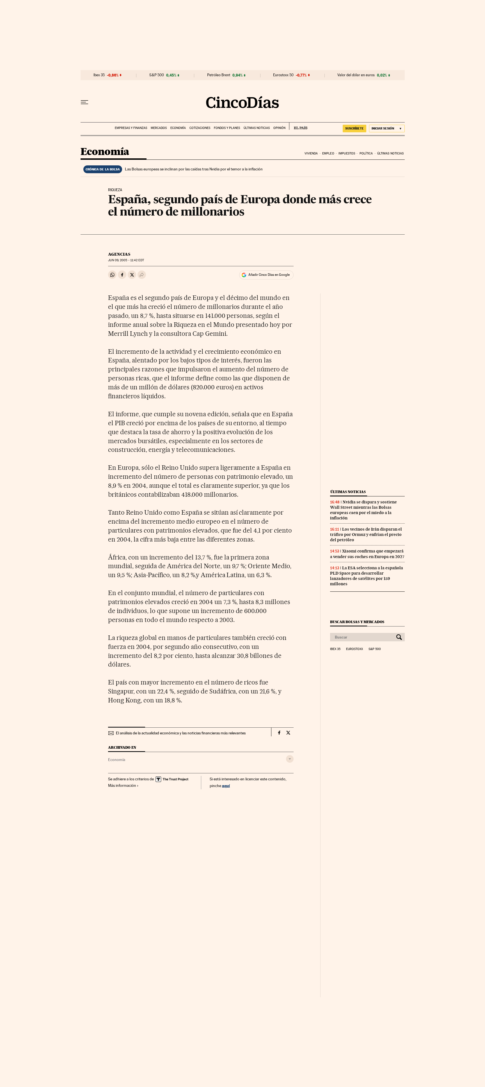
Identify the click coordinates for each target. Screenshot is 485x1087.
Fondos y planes (227, 128)
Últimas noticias (257, 128)
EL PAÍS (298, 126)
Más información (122, 785)
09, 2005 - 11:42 (126, 260)
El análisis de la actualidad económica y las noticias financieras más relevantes (181, 733)
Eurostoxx (354, 649)
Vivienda (311, 153)
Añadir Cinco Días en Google (269, 275)
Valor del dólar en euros (356, 75)
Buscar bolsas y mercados (357, 622)
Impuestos (346, 153)
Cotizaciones (199, 128)
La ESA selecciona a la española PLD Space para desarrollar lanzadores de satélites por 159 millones (366, 575)
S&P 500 (156, 75)
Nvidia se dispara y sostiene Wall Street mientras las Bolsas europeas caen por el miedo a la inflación (363, 510)
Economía (178, 128)
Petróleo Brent (218, 75)
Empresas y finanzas (131, 128)
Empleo (328, 153)
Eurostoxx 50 (283, 75)
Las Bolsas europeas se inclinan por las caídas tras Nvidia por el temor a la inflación (194, 169)
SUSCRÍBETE (354, 128)
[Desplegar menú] (84, 102)
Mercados (159, 128)
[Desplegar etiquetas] (290, 759)
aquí (226, 785)
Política (366, 153)
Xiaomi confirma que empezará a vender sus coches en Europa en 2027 (367, 554)
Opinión (279, 128)
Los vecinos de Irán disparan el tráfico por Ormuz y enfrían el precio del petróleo (366, 534)
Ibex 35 (99, 75)
